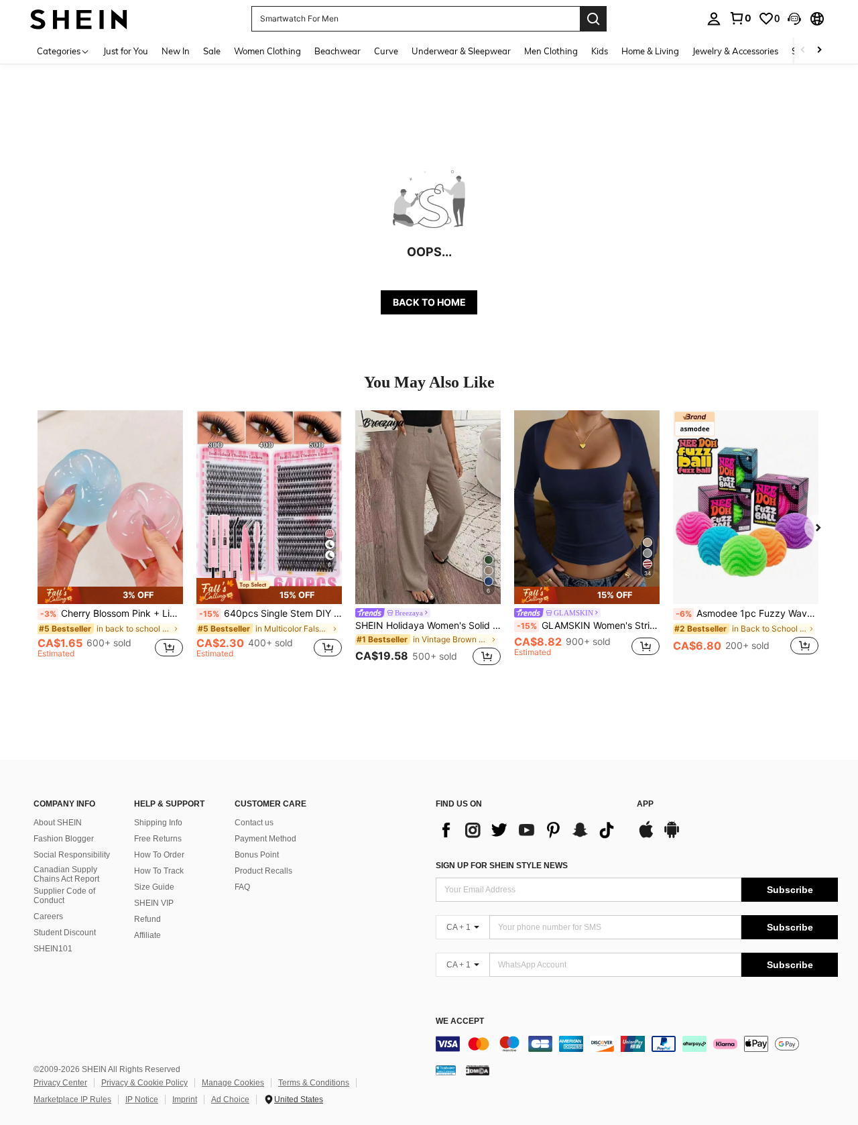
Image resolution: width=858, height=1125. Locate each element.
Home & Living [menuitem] (650, 51)
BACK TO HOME (429, 302)
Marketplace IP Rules (72, 1099)
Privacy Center (60, 1082)
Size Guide (154, 887)
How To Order (159, 855)
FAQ (242, 887)
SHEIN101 (53, 948)
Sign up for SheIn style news (502, 865)
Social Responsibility (72, 855)
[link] (740, 18)
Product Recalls (263, 871)
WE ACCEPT (460, 1021)
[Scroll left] (803, 51)
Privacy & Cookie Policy (144, 1082)
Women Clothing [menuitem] (267, 51)
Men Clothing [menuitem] (551, 51)
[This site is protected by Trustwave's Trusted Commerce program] (446, 1070)
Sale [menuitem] (212, 51)
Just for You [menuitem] (125, 51)
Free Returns (158, 838)
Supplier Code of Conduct (64, 895)
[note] (110, 595)
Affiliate (147, 935)
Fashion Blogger (64, 838)
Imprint (184, 1099)
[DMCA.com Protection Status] (477, 1070)
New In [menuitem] (176, 51)
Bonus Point (257, 855)
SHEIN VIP (154, 903)
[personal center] (714, 19)
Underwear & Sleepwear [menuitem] (461, 51)
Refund (147, 919)
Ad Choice (230, 1099)
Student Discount (65, 932)
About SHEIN (58, 822)
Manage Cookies (233, 1082)
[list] (529, 830)
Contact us (254, 822)
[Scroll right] (819, 51)
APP (645, 804)
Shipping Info (158, 822)
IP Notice (141, 1099)
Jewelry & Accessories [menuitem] (735, 51)
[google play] (671, 836)
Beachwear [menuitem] (337, 51)
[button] (794, 19)
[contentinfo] (637, 1044)
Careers (48, 916)
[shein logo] (78, 18)
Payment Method (265, 838)
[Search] (593, 19)
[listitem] (110, 540)
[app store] (646, 836)
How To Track (159, 871)
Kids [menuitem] (599, 51)
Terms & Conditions (313, 1082)
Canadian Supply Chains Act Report (66, 874)
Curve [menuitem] (386, 51)
